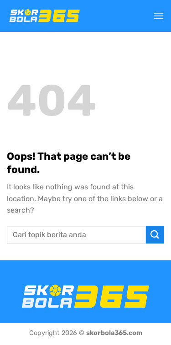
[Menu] (158, 16)
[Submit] (155, 235)
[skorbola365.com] (45, 16)
